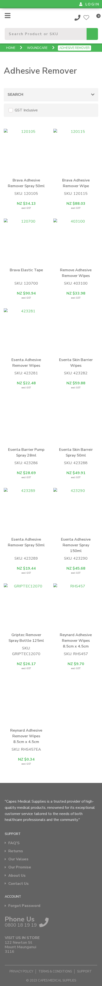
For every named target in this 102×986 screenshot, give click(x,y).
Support (84, 971)
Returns (15, 851)
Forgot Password (24, 906)
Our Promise (19, 867)
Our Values (18, 859)
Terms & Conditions (55, 971)
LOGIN (92, 4)
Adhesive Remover (74, 48)
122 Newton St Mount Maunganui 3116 (20, 947)
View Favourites (86, 17)
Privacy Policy (21, 971)
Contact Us (18, 883)
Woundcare (37, 48)
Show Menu (7, 15)
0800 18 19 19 (77, 17)
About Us (17, 875)
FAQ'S (14, 843)
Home (10, 48)
